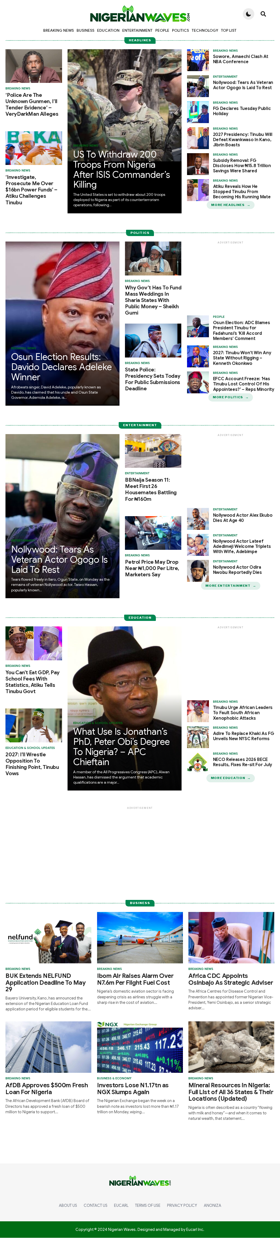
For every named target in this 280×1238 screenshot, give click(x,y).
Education (108, 30)
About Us (68, 1205)
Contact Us (95, 1205)
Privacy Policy (182, 1205)
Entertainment (137, 30)
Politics (180, 30)
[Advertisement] (231, 279)
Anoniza (212, 1205)
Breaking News (58, 30)
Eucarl (121, 1205)
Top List (229, 30)
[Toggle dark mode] (248, 14)
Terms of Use (148, 1205)
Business (85, 30)
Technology (205, 30)
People (162, 30)
